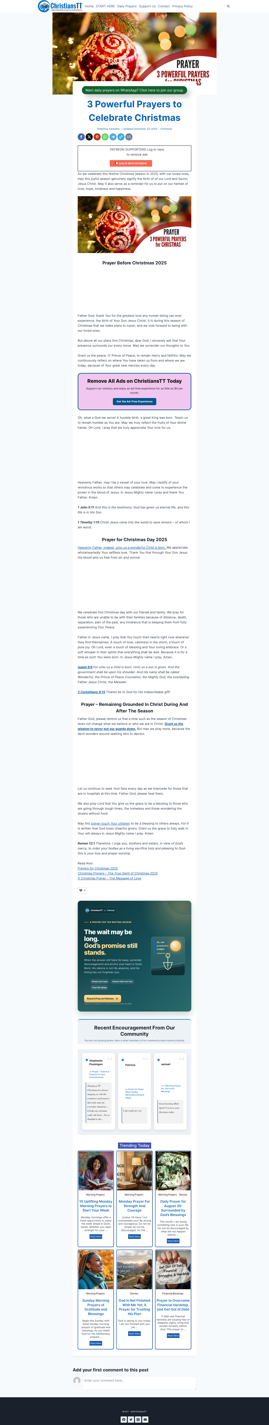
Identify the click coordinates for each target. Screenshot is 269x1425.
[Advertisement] (134, 290)
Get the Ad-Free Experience (135, 401)
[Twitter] (131, 1419)
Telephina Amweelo (108, 128)
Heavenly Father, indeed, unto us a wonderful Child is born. (122, 547)
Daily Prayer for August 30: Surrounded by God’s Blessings (173, 1208)
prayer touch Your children (110, 823)
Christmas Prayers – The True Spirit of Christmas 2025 (118, 873)
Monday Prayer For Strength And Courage (134, 1205)
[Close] (161, 7)
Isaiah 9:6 (85, 667)
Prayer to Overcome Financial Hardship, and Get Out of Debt (173, 1304)
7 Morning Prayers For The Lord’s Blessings (171, 1089)
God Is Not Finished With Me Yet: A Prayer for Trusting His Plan (134, 1307)
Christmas (166, 128)
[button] (81, 136)
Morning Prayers (95, 1194)
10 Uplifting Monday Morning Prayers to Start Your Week (95, 1205)
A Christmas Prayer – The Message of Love (109, 878)
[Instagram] (138, 1419)
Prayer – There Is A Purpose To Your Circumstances (99, 1074)
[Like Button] (80, 890)
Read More (95, 1236)
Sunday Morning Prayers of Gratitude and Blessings (95, 1307)
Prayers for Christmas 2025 (98, 868)
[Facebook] (124, 1419)
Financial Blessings (172, 1293)
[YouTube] (145, 1419)
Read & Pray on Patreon (100, 998)
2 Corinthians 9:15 (91, 692)
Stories (183, 1194)
